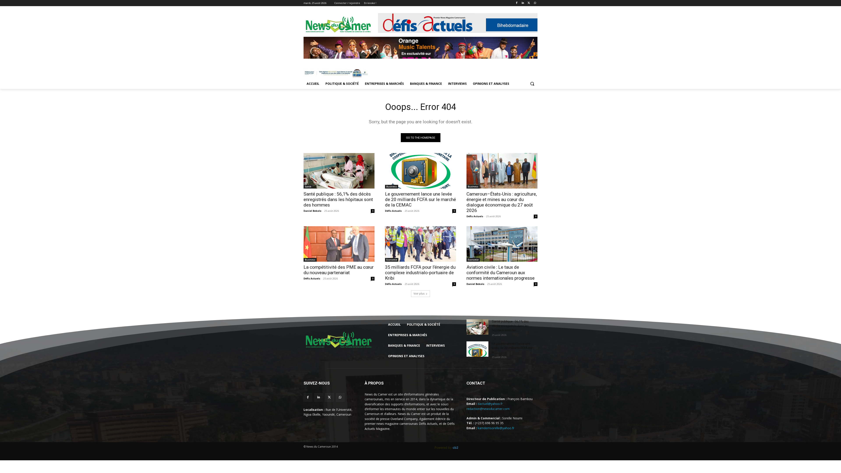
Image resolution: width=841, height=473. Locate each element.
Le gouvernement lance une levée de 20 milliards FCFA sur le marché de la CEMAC (420, 199)
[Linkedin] (522, 3)
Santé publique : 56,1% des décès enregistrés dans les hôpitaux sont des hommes (338, 199)
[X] (528, 3)
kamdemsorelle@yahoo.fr (496, 428)
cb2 (455, 447)
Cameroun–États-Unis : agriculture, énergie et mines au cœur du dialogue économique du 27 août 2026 (501, 202)
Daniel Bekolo (312, 210)
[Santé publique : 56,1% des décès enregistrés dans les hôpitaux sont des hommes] (339, 171)
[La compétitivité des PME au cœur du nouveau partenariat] (339, 244)
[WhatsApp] (534, 3)
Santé (308, 186)
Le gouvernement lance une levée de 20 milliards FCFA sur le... (512, 348)
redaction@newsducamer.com (488, 409)
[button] (532, 83)
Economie (391, 259)
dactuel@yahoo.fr (490, 404)
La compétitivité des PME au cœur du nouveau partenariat (339, 270)
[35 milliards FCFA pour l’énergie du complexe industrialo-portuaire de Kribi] (420, 244)
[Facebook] (516, 3)
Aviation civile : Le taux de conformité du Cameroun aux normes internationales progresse (500, 273)
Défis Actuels (393, 210)
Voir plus (418, 293)
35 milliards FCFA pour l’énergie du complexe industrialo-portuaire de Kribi (420, 273)
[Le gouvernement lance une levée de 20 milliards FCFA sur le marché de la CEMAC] (420, 171)
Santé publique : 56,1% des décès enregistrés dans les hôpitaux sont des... (510, 326)
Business (391, 186)
